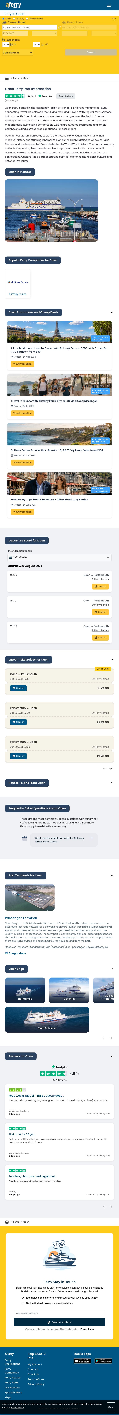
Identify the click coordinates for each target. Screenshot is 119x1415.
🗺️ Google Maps (15, 953)
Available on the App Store (82, 1361)
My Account (35, 1364)
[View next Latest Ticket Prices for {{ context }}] (111, 768)
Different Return (36, 19)
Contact (33, 1369)
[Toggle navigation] (109, 5)
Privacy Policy (87, 1329)
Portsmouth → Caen (23, 708)
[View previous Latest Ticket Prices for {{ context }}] (104, 768)
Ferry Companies (12, 1370)
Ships (8, 1397)
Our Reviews (12, 1387)
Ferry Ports (11, 1382)
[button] (59, 557)
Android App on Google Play (103, 1361)
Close (111, 1407)
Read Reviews (66, 96)
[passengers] (103, 1037)
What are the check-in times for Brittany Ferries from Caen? (59, 840)
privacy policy (17, 1407)
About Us (33, 1374)
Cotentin (69, 998)
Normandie (25, 998)
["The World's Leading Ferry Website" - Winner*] (13, 5)
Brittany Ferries (100, 579)
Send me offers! (62, 1322)
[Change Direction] (59, 27)
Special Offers (13, 1392)
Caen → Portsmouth (96, 575)
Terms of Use (36, 1379)
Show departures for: (19, 551)
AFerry (9, 1354)
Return (8, 19)
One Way (20, 19)
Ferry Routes (12, 1377)
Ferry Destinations (12, 1362)
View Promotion (22, 363)
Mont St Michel (47, 1028)
